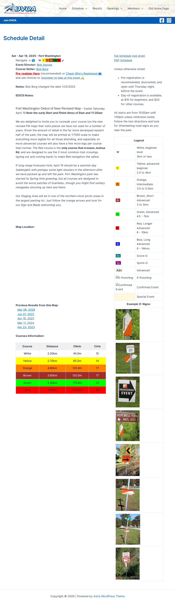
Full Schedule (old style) (129, 56)
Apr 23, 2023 (26, 327)
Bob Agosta (44, 64)
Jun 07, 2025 (25, 314)
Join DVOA (9, 20)
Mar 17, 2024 (25, 323)
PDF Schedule (123, 60)
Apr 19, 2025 (25, 318)
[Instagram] (169, 20)
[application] (85, 8)
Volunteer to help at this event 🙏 (62, 77)
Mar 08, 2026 (26, 309)
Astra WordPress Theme (109, 596)
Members (134, 8)
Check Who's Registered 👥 (84, 73)
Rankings (113, 8)
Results (97, 8)
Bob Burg (42, 69)
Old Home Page (159, 8)
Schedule (78, 8)
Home (62, 8)
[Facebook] (161, 20)
